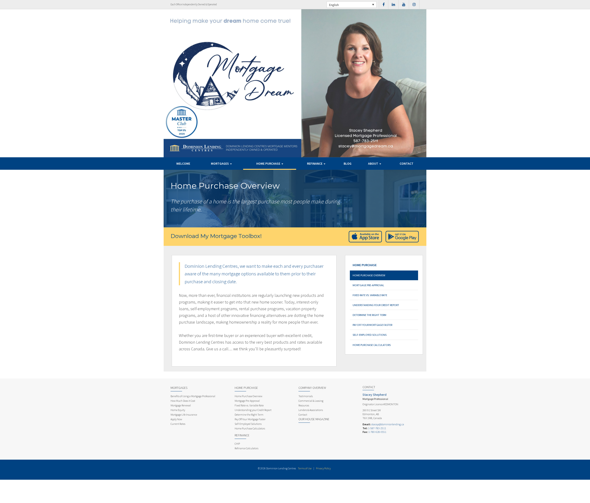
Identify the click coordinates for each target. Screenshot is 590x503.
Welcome (183, 163)
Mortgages (220, 163)
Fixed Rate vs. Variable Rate (370, 295)
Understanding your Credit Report (376, 305)
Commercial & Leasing (310, 400)
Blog (347, 163)
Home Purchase (268, 163)
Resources (303, 405)
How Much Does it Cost (183, 400)
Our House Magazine (313, 419)
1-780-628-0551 (377, 432)
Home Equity (178, 410)
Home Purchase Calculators (372, 345)
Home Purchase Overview (369, 275)
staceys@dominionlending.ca (387, 424)
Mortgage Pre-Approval (368, 285)
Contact (406, 163)
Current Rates (178, 424)
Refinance (315, 163)
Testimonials (305, 396)
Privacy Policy (323, 468)
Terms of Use (305, 468)
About (373, 163)
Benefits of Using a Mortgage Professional (193, 396)
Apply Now (176, 419)
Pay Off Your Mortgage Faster (372, 325)
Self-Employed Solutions (369, 334)
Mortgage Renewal (181, 405)
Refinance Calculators (246, 448)
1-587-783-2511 (377, 428)
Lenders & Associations (310, 410)
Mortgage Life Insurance (184, 414)
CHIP (237, 443)
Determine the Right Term (369, 315)
